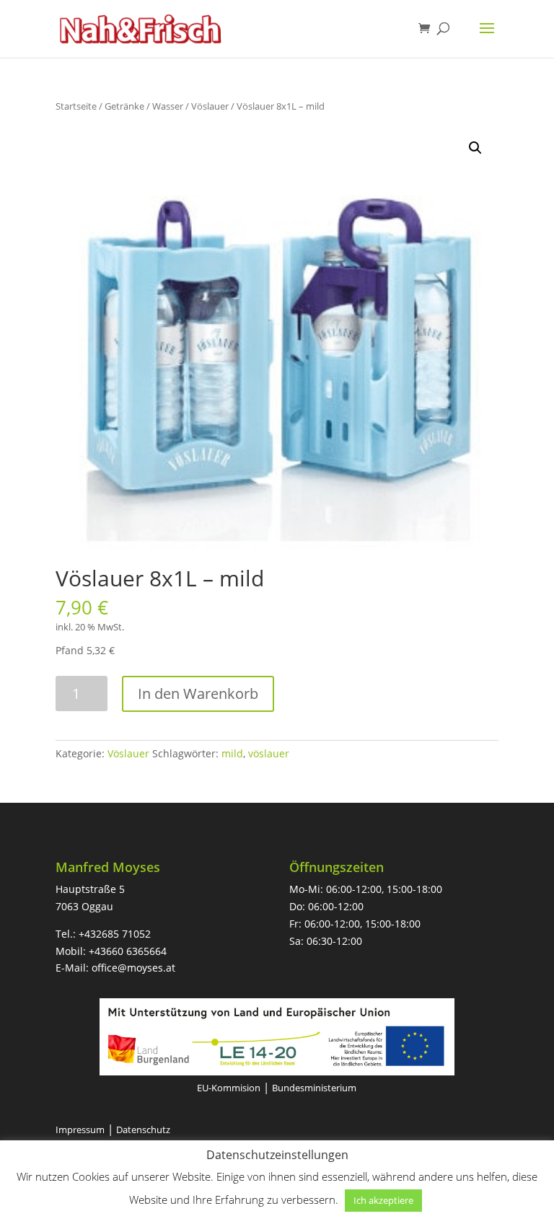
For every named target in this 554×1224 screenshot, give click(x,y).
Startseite (76, 106)
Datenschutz (143, 1129)
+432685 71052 (115, 934)
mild (232, 753)
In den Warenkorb (198, 693)
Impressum (80, 1129)
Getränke (124, 106)
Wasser (167, 106)
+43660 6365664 (128, 951)
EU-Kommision (228, 1087)
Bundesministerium (314, 1087)
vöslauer (268, 753)
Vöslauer (210, 106)
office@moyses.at (133, 967)
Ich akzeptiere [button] (383, 1200)
